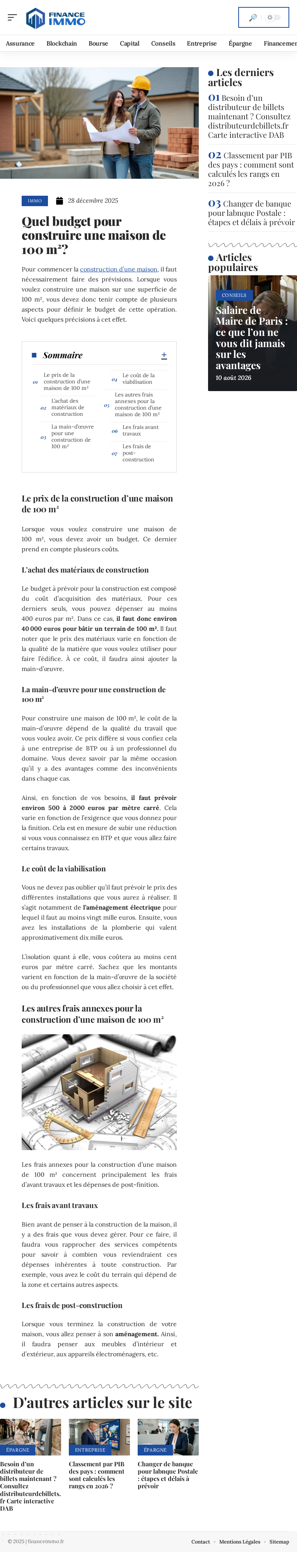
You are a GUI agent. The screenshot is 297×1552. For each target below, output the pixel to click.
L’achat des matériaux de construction (67, 407)
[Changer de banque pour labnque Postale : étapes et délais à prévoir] (168, 1437)
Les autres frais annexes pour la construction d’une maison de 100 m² (138, 404)
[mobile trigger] (14, 17)
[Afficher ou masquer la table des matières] (124, 354)
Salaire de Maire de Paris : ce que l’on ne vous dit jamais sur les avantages (252, 337)
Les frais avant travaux (141, 430)
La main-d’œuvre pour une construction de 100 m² (72, 436)
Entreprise (90, 1450)
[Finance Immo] (55, 17)
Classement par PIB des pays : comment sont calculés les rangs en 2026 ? (97, 1475)
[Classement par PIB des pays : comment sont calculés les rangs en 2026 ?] (99, 1437)
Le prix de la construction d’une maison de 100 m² (67, 381)
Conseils (234, 295)
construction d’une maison (118, 269)
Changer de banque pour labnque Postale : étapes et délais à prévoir (168, 1475)
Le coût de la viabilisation (139, 378)
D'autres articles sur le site (102, 1402)
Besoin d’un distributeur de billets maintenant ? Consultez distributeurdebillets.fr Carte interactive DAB (249, 116)
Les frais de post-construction (138, 453)
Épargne (17, 1450)
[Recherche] (253, 17)
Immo (35, 200)
